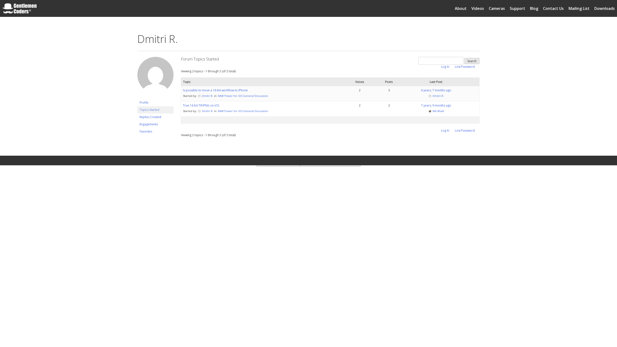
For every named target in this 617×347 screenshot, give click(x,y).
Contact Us (553, 8)
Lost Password (465, 67)
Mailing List (579, 8)
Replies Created (150, 117)
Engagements (149, 124)
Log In (445, 67)
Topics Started (149, 110)
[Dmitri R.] (155, 97)
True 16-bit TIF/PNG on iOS (201, 105)
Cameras (497, 8)
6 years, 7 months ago (436, 90)
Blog (534, 8)
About (461, 8)
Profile (144, 102)
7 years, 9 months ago (436, 105)
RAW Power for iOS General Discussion (243, 96)
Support (517, 8)
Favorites (146, 131)
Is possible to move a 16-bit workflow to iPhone (215, 90)
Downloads (604, 8)
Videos (477, 8)
